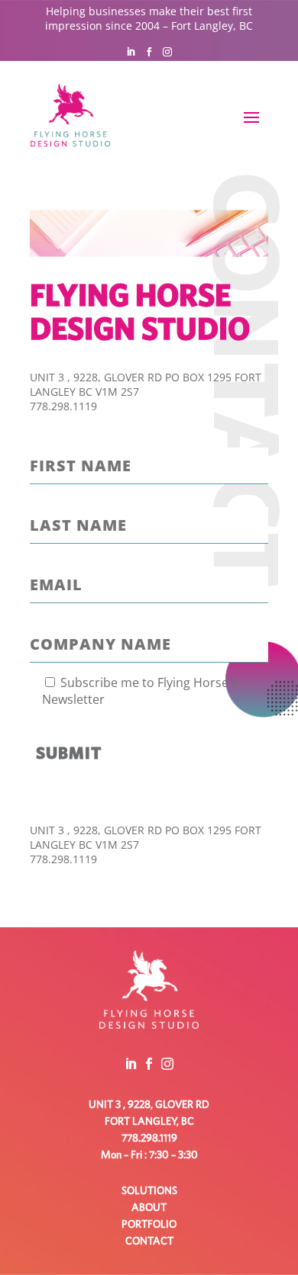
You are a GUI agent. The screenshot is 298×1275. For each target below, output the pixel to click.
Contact (149, 1241)
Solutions (149, 1191)
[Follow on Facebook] (149, 52)
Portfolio (149, 1224)
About (149, 1208)
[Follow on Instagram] (167, 52)
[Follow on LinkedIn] (130, 52)
